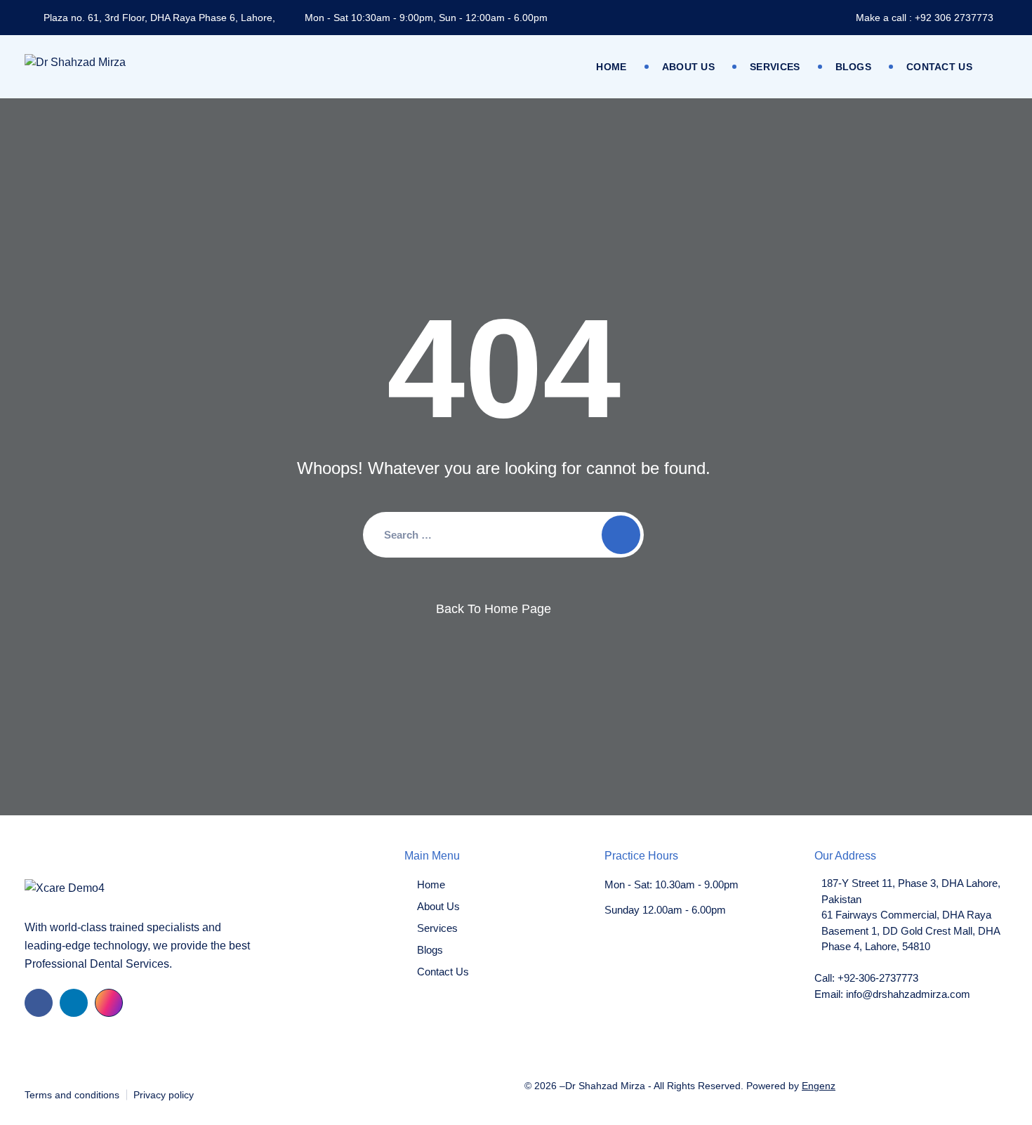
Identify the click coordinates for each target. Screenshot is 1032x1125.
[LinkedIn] (74, 1003)
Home (611, 66)
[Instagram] (109, 1003)
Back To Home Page (493, 609)
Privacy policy (163, 1094)
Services (775, 66)
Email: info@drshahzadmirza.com (892, 994)
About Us (688, 66)
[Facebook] (39, 1003)
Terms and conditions (72, 1094)
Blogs (853, 66)
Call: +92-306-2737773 (866, 978)
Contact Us (939, 66)
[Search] (621, 534)
